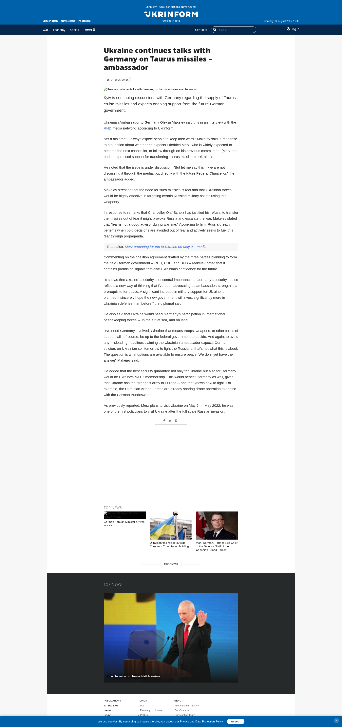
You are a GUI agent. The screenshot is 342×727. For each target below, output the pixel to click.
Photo (108, 710)
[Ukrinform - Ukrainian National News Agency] (171, 14)
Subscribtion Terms (185, 715)
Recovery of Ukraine (151, 710)
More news (171, 564)
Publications (112, 700)
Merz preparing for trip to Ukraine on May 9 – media (165, 247)
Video (107, 715)
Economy (59, 30)
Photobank (84, 21)
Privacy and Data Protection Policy (201, 721)
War (45, 30)
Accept (235, 721)
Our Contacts (182, 710)
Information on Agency (187, 705)
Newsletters (68, 21)
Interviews (111, 705)
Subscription (50, 21)
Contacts (201, 30)
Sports (74, 30)
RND (108, 128)
